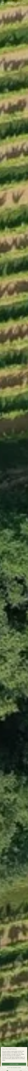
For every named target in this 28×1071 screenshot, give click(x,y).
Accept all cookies (14, 1064)
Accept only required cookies (14, 1067)
